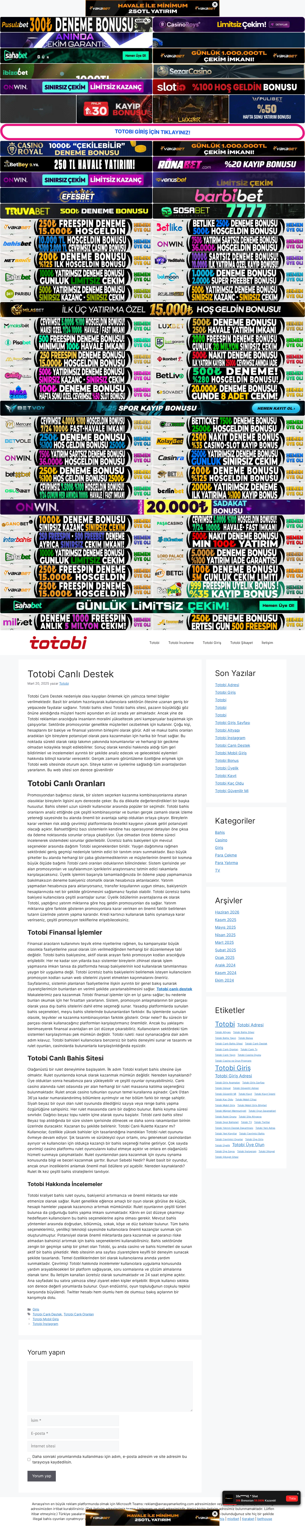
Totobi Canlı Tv (248, 1049)
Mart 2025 (224, 942)
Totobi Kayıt (225, 775)
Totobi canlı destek (174, 989)
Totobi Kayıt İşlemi (264, 1094)
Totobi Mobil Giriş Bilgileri (252, 1105)
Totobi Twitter (262, 1122)
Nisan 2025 (225, 935)
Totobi (154, 643)
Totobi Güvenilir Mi (232, 791)
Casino (221, 840)
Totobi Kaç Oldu (229, 783)
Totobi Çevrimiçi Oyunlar (229, 1139)
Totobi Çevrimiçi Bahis (252, 1133)
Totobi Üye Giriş (254, 1139)
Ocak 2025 (224, 957)
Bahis (220, 832)
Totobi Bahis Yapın (225, 1038)
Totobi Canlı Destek (47, 1314)
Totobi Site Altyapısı (250, 1116)
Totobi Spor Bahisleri (227, 1122)
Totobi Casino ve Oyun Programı (233, 1060)
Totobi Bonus (227, 760)
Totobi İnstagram (45, 1324)
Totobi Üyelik (226, 768)
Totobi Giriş (212, 643)
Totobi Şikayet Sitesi (226, 1157)
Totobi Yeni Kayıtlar (226, 1133)
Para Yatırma (226, 863)
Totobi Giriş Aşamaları (227, 1082)
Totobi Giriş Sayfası (232, 722)
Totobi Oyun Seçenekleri (262, 1110)
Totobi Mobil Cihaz (246, 1099)
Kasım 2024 (225, 973)
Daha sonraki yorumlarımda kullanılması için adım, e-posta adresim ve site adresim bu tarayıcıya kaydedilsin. (109, 1459)
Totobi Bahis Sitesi (243, 1032)
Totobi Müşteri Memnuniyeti (230, 1110)
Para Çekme (226, 855)
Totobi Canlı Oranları (79, 1314)
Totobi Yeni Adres (265, 1128)
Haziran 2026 (227, 912)
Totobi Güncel (223, 1088)
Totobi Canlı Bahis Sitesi (229, 1043)
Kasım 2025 (225, 920)
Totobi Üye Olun (248, 1144)
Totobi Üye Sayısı (225, 1151)
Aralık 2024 (225, 965)
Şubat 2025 (225, 950)
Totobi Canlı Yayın (225, 1055)
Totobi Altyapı (227, 730)
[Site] (76, 227)
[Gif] (152, 309)
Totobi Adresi (227, 685)
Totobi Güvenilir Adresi (246, 1088)
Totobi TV (246, 1122)
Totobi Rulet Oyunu (225, 1116)
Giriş (36, 1309)
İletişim (267, 643)
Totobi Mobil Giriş (46, 1319)
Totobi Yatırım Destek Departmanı (234, 1128)
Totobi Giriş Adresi (233, 1075)
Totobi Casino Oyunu (249, 1055)
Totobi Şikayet (241, 643)
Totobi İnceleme (181, 643)
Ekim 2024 (224, 980)
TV (217, 870)
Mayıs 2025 (225, 927)
